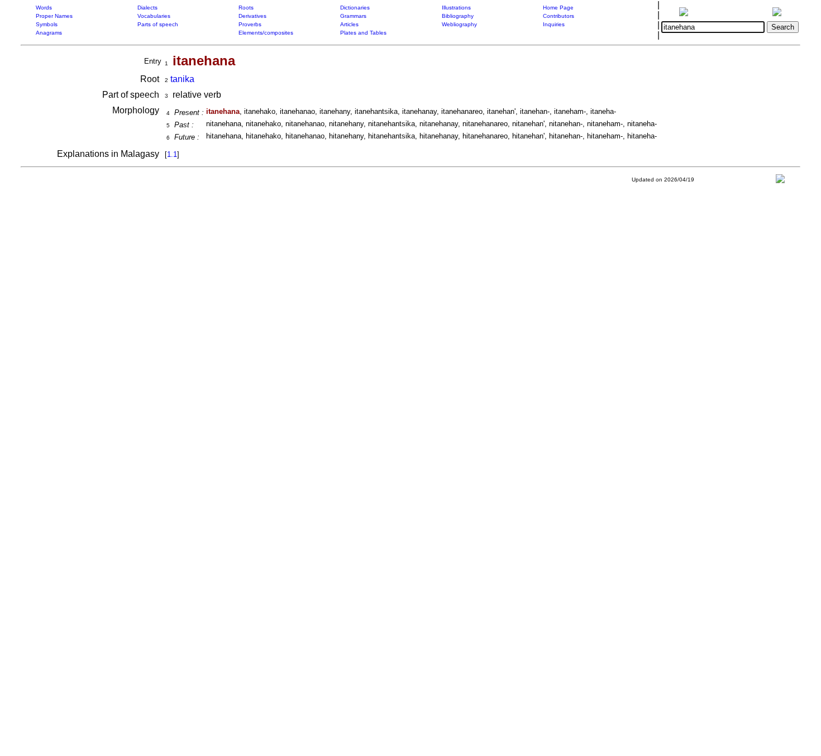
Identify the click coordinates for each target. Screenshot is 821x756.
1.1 (172, 154)
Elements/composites (265, 33)
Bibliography (458, 16)
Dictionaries (355, 7)
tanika (182, 79)
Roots (246, 7)
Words (44, 7)
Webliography (459, 24)
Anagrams (49, 33)
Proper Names (54, 16)
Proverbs (249, 24)
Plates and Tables (363, 33)
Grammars (353, 16)
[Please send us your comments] (780, 181)
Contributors (558, 16)
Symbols (47, 24)
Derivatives (252, 16)
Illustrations (456, 7)
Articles (349, 24)
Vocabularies (153, 16)
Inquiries (554, 24)
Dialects (147, 7)
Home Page (558, 7)
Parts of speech (157, 24)
